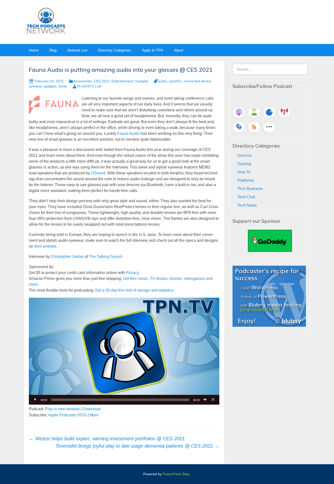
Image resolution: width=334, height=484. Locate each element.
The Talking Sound (105, 256)
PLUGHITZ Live (89, 86)
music (62, 86)
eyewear (35, 86)
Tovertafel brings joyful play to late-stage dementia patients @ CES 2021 (137, 446)
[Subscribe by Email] (239, 127)
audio (162, 81)
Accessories (82, 81)
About (178, 50)
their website (45, 246)
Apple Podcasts (62, 415)
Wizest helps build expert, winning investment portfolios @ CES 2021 (107, 438)
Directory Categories (114, 50)
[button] (124, 351)
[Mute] (205, 399)
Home (34, 50)
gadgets (50, 86)
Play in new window (62, 409)
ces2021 (175, 81)
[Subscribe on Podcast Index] (284, 112)
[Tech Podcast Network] (46, 20)
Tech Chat (246, 197)
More (94, 415)
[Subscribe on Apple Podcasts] (239, 112)
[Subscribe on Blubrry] (269, 112)
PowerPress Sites (176, 474)
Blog (52, 50)
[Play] (35, 399)
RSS (82, 415)
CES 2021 (102, 81)
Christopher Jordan (67, 256)
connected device (197, 81)
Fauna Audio (128, 133)
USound (98, 173)
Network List (77, 50)
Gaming (244, 164)
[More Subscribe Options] (269, 127)
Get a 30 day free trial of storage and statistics (134, 290)
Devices (244, 155)
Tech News (247, 205)
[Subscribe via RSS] (254, 127)
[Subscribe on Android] (254, 112)
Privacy (132, 273)
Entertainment (122, 81)
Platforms (245, 180)
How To (244, 172)
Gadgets (141, 81)
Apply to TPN (152, 50)
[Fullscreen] (213, 399)
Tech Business (250, 189)
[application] (124, 351)
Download (91, 409)
